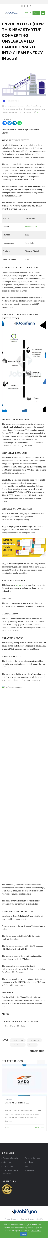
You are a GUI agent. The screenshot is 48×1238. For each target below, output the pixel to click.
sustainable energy (10, 112)
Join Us (28, 13)
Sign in (36, 13)
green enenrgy (34, 1040)
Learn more (36, 1231)
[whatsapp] (19, 123)
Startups (27, 109)
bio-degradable (10, 106)
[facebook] (4, 123)
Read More (39, 1128)
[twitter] (9, 123)
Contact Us (29, 1170)
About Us (7, 1162)
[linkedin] (14, 123)
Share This (37, 1051)
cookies (28, 1166)
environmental (23, 106)
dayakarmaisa (13, 101)
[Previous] (39, 1062)
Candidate (29, 1162)
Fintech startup (17, 1040)
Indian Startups (17, 1045)
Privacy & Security (10, 1158)
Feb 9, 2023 (27, 112)
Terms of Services (32, 1158)
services (19, 109)
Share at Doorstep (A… (17, 1103)
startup (18, 585)
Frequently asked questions (10, 1171)
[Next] (43, 1062)
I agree (23, 1234)
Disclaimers (8, 1166)
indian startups (8, 109)
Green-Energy (36, 106)
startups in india (38, 109)
